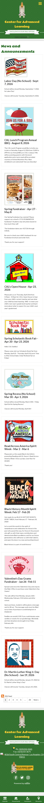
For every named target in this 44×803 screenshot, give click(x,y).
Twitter (22, 777)
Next (35, 700)
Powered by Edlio (22, 783)
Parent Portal (16, 801)
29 (30, 700)
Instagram (28, 777)
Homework (27, 801)
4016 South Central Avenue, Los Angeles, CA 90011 (24, 755)
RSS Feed (8, 696)
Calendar (5, 801)
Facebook (16, 777)
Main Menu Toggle (40, 3)
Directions (39, 801)
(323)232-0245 (25, 749)
